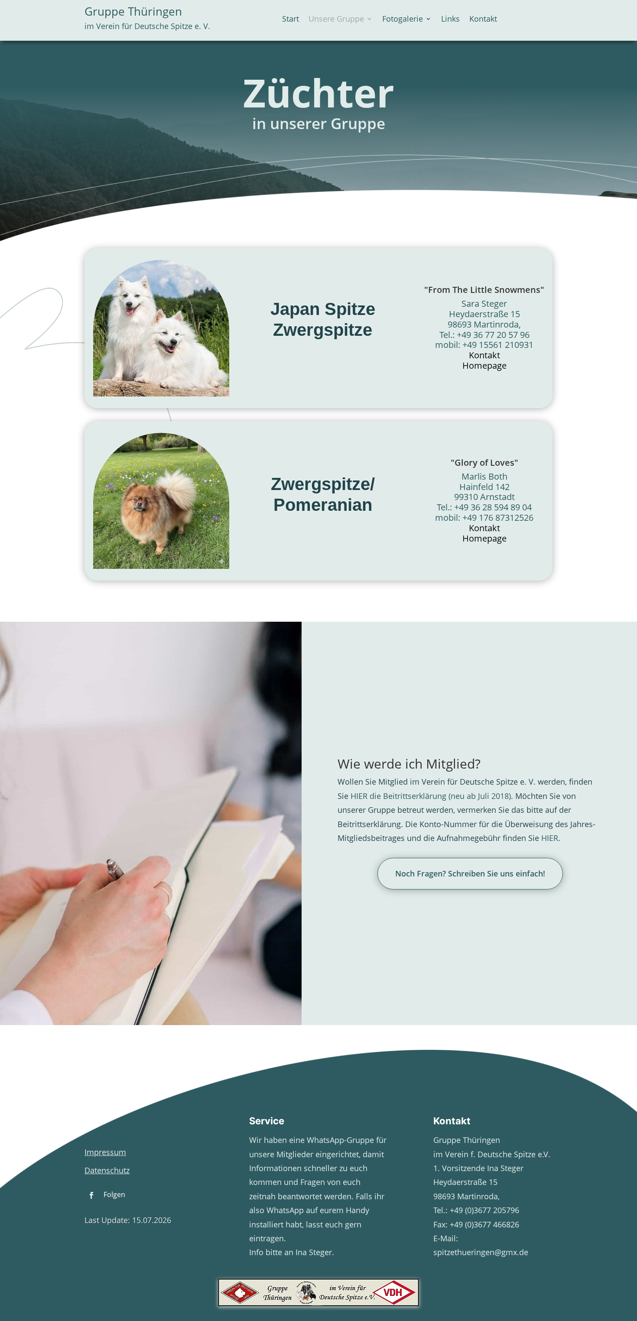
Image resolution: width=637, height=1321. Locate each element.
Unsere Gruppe (336, 20)
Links (450, 20)
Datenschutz (107, 1170)
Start (290, 20)
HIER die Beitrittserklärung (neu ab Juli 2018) (431, 796)
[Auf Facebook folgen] (91, 1195)
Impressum (105, 1152)
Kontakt (483, 20)
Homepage (484, 365)
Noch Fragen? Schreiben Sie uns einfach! (470, 873)
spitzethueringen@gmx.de (480, 1252)
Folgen (114, 1194)
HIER (549, 838)
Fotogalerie (402, 20)
